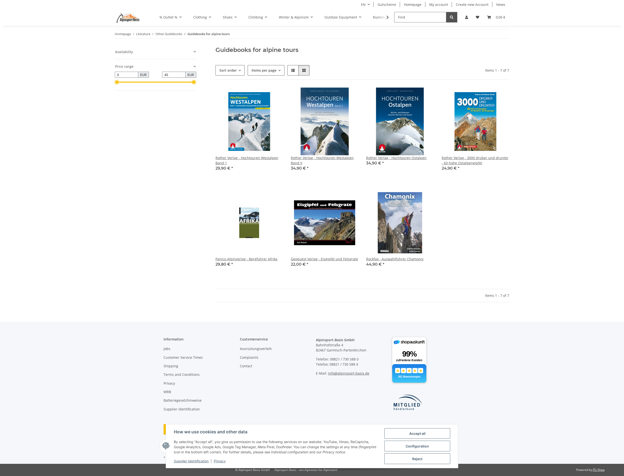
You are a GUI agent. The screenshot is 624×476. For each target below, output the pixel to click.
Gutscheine (387, 4)
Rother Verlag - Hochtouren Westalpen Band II (322, 160)
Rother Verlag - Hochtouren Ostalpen (396, 157)
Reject (417, 459)
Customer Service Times (183, 357)
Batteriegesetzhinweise (183, 400)
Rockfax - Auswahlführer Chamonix (394, 259)
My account (438, 4)
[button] (466, 17)
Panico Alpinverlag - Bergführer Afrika (246, 259)
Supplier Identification (191, 461)
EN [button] (363, 4)
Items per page (264, 70)
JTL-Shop (598, 470)
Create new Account (472, 4)
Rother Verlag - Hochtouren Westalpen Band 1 (246, 160)
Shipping (171, 366)
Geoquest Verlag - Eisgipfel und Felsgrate (324, 259)
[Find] (451, 17)
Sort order (228, 70)
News (500, 4)
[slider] (117, 82)
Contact (246, 366)
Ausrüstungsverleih (256, 348)
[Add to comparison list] (274, 95)
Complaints (249, 357)
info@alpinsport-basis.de (348, 373)
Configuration (417, 446)
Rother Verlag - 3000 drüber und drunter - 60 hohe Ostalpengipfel (475, 160)
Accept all (417, 433)
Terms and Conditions (182, 374)
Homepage (412, 4)
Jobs (167, 348)
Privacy (220, 461)
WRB (167, 391)
